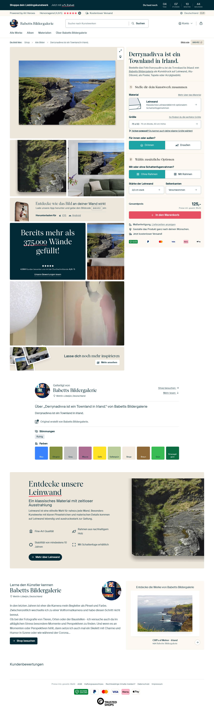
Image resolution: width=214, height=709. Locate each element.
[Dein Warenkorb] (201, 23)
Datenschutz (143, 684)
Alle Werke (16, 32)
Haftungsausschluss (93, 684)
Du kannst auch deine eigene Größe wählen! (162, 130)
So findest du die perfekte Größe (185, 117)
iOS (64, 215)
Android (76, 215)
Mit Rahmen (185, 174)
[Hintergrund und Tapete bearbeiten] (120, 56)
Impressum (157, 684)
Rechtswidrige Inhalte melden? (120, 684)
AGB (80, 684)
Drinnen (149, 145)
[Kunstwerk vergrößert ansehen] (120, 51)
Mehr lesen (169, 392)
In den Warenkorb (167, 215)
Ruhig (40, 436)
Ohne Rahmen (149, 174)
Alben (30, 32)
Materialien (44, 32)
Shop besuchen (167, 388)
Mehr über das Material (189, 94)
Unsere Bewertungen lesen (47, 274)
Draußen (185, 145)
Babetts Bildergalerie (36, 23)
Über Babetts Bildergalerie (71, 32)
